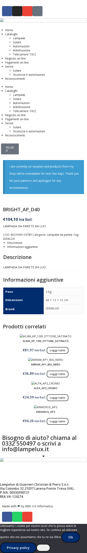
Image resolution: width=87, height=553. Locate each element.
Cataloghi (11, 34)
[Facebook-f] (7, 11)
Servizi (9, 66)
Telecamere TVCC (24, 54)
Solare (17, 42)
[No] (43, 547)
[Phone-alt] (37, 11)
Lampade (19, 38)
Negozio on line (15, 58)
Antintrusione (21, 50)
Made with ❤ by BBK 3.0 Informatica (27, 506)
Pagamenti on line (17, 62)
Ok (70, 537)
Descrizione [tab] (14, 243)
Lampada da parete (59, 235)
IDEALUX (9, 239)
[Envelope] (27, 11)
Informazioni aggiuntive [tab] (22, 247)
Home (9, 30)
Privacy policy (18, 548)
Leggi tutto (57, 350)
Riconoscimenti (15, 79)
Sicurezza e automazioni (29, 74)
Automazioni (21, 46)
